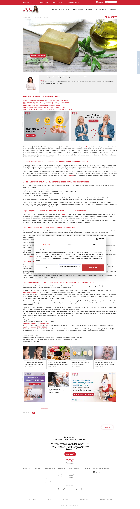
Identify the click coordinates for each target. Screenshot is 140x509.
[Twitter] (70, 489)
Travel (85, 475)
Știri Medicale (37, 479)
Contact (49, 499)
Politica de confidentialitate (106, 499)
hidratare (71, 175)
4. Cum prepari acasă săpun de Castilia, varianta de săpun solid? (41, 105)
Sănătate (66, 9)
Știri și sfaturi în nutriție (49, 481)
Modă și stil (60, 471)
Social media (70, 485)
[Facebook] (58, 489)
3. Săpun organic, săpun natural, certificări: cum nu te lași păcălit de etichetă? (45, 104)
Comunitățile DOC (58, 2)
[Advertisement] (46, 126)
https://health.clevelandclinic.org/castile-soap (36, 323)
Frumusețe (89, 9)
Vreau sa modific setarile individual (70, 266)
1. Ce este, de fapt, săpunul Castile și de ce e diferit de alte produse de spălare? (46, 100)
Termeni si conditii (32, 499)
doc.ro (25, 15)
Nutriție (46, 473)
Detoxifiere (47, 471)
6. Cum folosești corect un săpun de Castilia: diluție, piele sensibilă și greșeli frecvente (47, 109)
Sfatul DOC (99, 360)
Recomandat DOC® (84, 499)
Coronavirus (37, 471)
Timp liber (86, 473)
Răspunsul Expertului (27, 473)
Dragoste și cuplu (72, 471)
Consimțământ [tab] (46, 244)
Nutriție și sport (77, 9)
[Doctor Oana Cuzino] (31, 10)
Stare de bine (86, 471)
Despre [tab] (94, 244)
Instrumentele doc (74, 2)
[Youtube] (82, 489)
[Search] (116, 2)
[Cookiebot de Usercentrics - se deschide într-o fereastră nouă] (97, 239)
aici (48, 313)
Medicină (51, 360)
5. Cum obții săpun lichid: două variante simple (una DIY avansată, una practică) (46, 107)
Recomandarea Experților (101, 468)
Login (100, 2)
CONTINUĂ (70, 454)
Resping (47, 267)
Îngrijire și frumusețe (41, 15)
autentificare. (44, 408)
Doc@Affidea (25, 471)
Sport (46, 479)
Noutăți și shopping (62, 473)
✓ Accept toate (93, 267)
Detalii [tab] (70, 244)
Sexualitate (71, 477)
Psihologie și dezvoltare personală (73, 474)
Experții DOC (56, 9)
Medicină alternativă (38, 475)
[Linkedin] (76, 489)
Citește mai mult (29, 366)
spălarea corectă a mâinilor (31, 292)
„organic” (62, 214)
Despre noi (65, 499)
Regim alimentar (48, 475)
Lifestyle (112, 9)
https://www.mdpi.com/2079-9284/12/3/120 (35, 327)
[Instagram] (64, 489)
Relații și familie (101, 9)
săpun (87, 147)
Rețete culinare (48, 477)
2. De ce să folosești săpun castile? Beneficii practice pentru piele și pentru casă (46, 102)
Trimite (107, 427)
